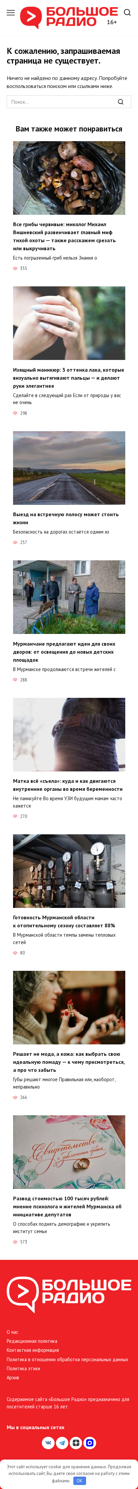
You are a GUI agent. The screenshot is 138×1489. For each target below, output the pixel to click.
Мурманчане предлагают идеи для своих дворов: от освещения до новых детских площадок (64, 651)
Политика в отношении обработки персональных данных (67, 1359)
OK (79, 1481)
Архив (13, 1377)
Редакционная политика (32, 1341)
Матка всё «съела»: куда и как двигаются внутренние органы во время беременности (68, 784)
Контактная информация (33, 1350)
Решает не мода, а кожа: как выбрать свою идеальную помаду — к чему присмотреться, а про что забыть (69, 1061)
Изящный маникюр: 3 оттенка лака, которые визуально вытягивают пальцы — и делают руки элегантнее (68, 377)
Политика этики (23, 1368)
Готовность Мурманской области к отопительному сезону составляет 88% (64, 921)
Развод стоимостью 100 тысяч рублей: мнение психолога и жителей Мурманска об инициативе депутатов (67, 1206)
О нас (12, 1332)
